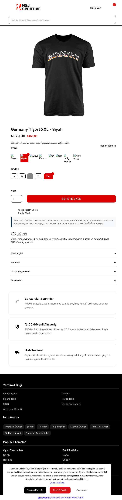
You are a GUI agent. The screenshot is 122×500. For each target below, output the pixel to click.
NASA (66, 455)
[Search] (110, 20)
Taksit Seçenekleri (20, 271)
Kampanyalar (10, 393)
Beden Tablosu (108, 145)
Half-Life (7, 459)
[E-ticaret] (60, 497)
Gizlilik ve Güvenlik (12, 409)
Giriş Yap (95, 8)
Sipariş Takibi (10, 398)
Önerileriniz (17, 280)
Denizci (66, 459)
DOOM (6, 455)
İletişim (65, 393)
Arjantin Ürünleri (78, 426)
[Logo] (28, 7)
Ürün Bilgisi (17, 253)
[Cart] (112, 8)
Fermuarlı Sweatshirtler (37, 433)
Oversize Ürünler (13, 426)
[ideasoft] (44, 497)
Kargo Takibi (68, 398)
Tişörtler (43, 426)
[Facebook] (118, 482)
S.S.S (6, 404)
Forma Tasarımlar (100, 426)
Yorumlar (15, 262)
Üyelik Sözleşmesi (71, 404)
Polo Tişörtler (58, 426)
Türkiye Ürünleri (13, 433)
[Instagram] (113, 482)
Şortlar (30, 426)
